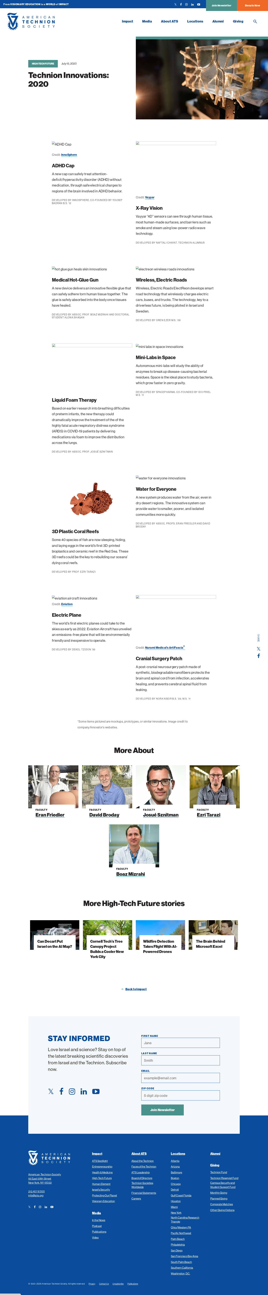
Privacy (92, 1283)
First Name (149, 1035)
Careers (136, 1198)
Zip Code (147, 1088)
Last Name (149, 1053)
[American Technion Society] (62, 21)
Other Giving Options (222, 1210)
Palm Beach (178, 1239)
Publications (99, 1231)
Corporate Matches (221, 1204)
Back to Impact (136, 989)
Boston (175, 1178)
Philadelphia (178, 1244)
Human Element (101, 1184)
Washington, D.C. (180, 1273)
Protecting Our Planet (104, 1195)
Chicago (176, 1184)
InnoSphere (69, 155)
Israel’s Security (101, 1189)
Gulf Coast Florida (181, 1195)
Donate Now (252, 5)
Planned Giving (218, 1198)
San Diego (176, 1250)
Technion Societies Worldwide (142, 1185)
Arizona (175, 1166)
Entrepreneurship (102, 1166)
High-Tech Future (43, 63)
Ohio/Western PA (181, 1227)
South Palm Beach (181, 1262)
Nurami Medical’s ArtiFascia (165, 647)
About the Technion (142, 1161)
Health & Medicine (102, 1172)
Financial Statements (143, 1193)
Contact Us (104, 1283)
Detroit (175, 1189)
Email (145, 1070)
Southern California (182, 1267)
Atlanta (175, 1161)
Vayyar (149, 197)
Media (147, 21)
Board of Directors (141, 1178)
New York (176, 1212)
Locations (195, 21)
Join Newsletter (221, 5)
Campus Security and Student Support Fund (222, 1185)
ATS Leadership (140, 1172)
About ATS (169, 21)
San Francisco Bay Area (184, 1256)
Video (95, 1237)
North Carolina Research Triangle (185, 1220)
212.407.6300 (36, 1191)
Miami (174, 1207)
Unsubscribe (118, 1283)
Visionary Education (103, 1201)
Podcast (97, 1226)
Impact (127, 21)
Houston (176, 1201)
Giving (238, 21)
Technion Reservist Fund (224, 1178)
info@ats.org (36, 1195)
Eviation (67, 604)
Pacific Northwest (181, 1233)
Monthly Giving (218, 1192)
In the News (98, 1220)
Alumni (218, 21)
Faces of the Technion (143, 1166)
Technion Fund (218, 1172)
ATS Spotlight (100, 1161)
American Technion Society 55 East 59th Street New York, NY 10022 (44, 1178)
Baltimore (176, 1172)
